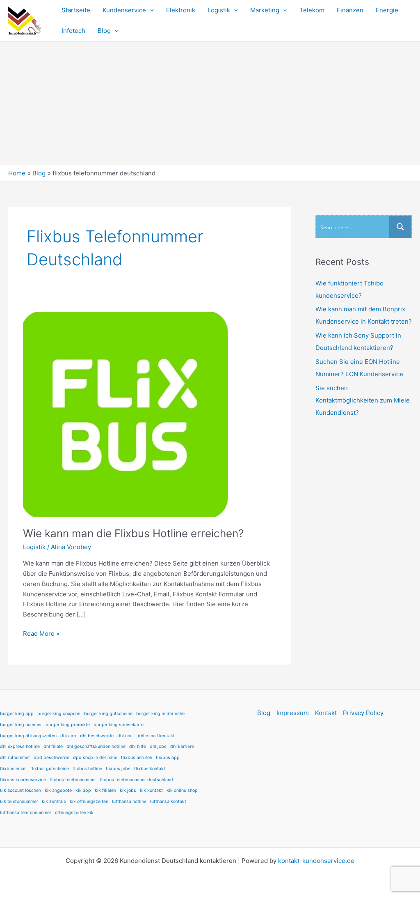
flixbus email (13, 768)
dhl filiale (53, 746)
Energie (387, 10)
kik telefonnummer (19, 801)
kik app (83, 790)
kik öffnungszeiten (89, 801)
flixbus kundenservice (23, 779)
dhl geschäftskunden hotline (96, 746)
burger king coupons (58, 713)
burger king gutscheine (108, 713)
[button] (150, 10)
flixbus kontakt (149, 768)
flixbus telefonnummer (73, 779)
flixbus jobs (118, 768)
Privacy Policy (363, 713)
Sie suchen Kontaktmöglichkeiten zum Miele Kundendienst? (362, 400)
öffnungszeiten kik (74, 812)
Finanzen (350, 10)
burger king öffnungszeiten (28, 735)
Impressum (292, 713)
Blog (104, 30)
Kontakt (326, 713)
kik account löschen (20, 790)
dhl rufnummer (15, 757)
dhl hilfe (137, 746)
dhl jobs (158, 746)
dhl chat (125, 735)
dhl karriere (182, 746)
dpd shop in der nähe (95, 757)
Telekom (311, 10)
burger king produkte (68, 724)
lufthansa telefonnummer (25, 812)
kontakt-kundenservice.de (316, 861)
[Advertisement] (210, 103)
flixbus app (168, 757)
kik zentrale (54, 801)
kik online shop (182, 790)
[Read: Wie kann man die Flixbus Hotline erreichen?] (125, 414)
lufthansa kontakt (168, 801)
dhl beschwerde (97, 735)
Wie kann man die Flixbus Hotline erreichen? (133, 533)
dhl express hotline (20, 746)
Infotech (73, 30)
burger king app (17, 713)
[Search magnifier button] (400, 227)
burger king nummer (21, 724)
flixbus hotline (87, 768)
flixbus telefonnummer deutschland (136, 779)
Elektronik (180, 10)
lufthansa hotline (129, 801)
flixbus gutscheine (49, 768)
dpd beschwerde (51, 757)
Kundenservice (124, 10)
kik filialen (105, 790)
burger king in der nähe (160, 713)
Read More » (41, 633)
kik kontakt (151, 790)
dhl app (68, 735)
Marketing (264, 10)
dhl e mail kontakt (156, 735)
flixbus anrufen (136, 757)
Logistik (219, 10)
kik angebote (58, 790)
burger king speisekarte (119, 724)
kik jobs (128, 790)
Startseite (76, 10)
